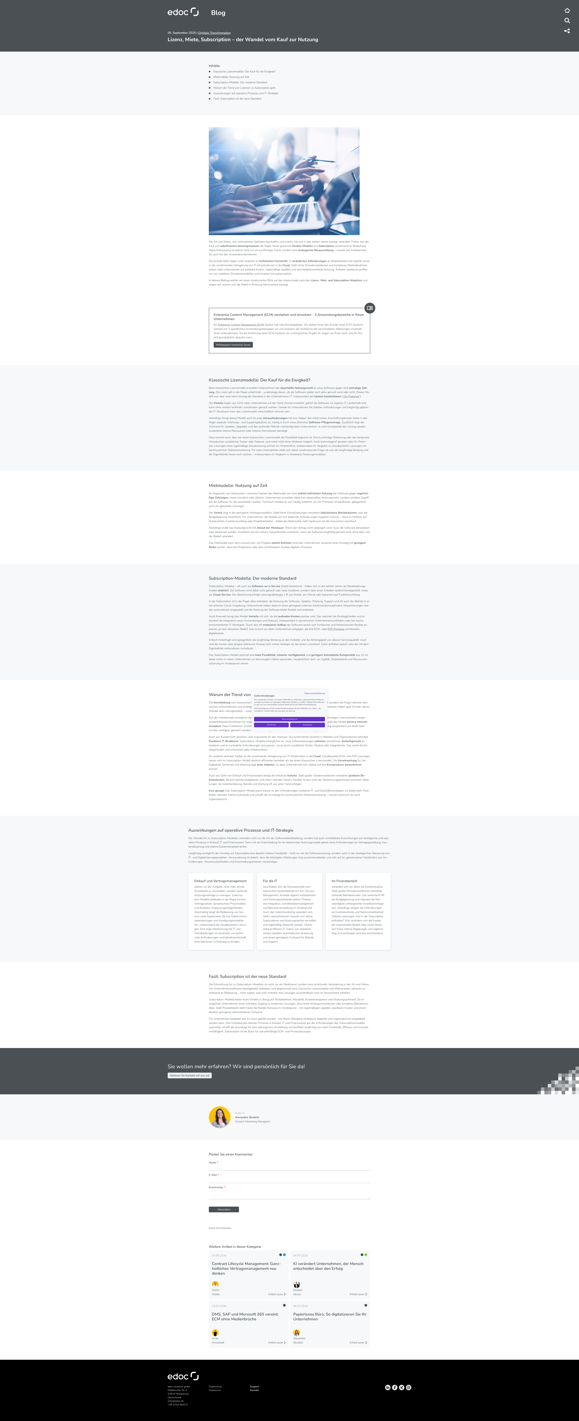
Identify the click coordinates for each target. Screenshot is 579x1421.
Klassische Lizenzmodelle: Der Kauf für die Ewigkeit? (244, 71)
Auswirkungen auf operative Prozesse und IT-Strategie (245, 93)
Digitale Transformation (214, 33)
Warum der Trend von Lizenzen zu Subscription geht (244, 88)
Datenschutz (215, 1386)
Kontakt (254, 1390)
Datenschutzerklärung (314, 693)
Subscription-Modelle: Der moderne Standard (240, 82)
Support (254, 1386)
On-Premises (351, 396)
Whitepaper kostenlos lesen (233, 345)
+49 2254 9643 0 (178, 1404)
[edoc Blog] (567, 10)
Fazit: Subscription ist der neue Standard (237, 98)
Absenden (224, 1209)
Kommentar (217, 1187)
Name (213, 1162)
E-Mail (214, 1174)
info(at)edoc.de (176, 1401)
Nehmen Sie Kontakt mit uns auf (189, 1075)
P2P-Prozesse (336, 629)
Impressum (215, 1390)
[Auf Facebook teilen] (567, 31)
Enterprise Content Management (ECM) (241, 325)
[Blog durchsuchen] (567, 21)
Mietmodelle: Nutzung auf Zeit (231, 77)
